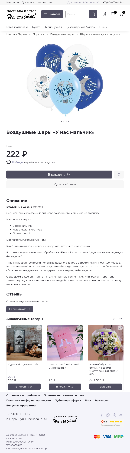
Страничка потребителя (23, 395)
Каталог (54, 14)
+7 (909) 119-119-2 (113, 2)
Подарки (38, 34)
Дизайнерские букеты (80, 27)
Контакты (12, 2)
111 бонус (17, 162)
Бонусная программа (21, 405)
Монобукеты (53, 27)
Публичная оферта (68, 400)
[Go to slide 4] (68, 121)
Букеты (37, 27)
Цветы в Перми (16, 34)
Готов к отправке (17, 27)
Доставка (28, 2)
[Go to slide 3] (66, 121)
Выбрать (105, 386)
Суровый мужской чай (23, 364)
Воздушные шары (62, 34)
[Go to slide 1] (61, 121)
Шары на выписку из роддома (100, 34)
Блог (88, 400)
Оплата (41, 2)
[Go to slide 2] (63, 121)
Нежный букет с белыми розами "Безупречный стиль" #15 (103, 369)
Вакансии (101, 400)
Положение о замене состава (64, 395)
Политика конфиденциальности (28, 400)
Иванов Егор (39, 448)
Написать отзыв (19, 309)
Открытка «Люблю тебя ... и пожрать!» (64, 366)
